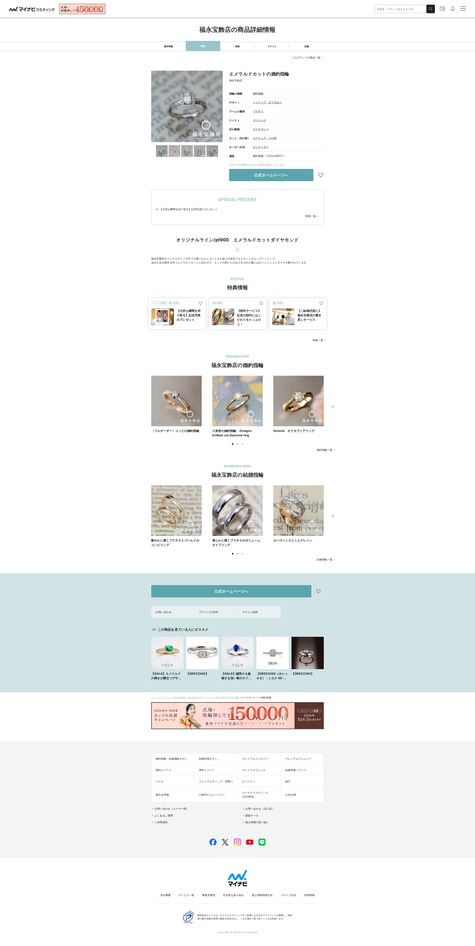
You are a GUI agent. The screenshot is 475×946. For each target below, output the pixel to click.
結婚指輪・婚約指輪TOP (189, 697)
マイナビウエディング (162, 697)
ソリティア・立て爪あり (267, 102)
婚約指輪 (258, 93)
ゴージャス (259, 120)
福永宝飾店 (221, 697)
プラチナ (258, 111)
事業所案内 (208, 895)
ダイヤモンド (261, 129)
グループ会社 (289, 895)
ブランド (208, 697)
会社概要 (165, 895)
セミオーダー (261, 146)
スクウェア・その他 (265, 138)
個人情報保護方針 (262, 895)
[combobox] (400, 9)
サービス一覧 (186, 895)
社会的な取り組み (233, 895)
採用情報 (309, 895)
